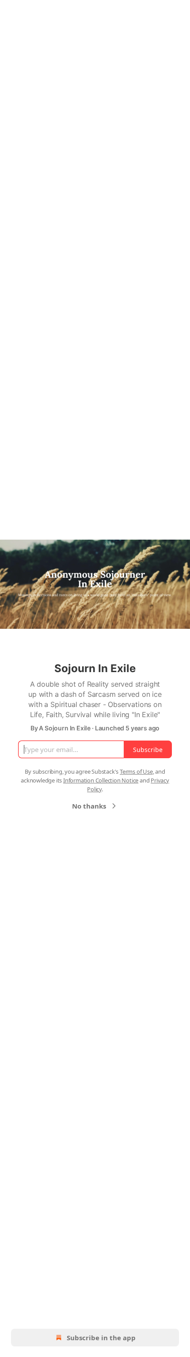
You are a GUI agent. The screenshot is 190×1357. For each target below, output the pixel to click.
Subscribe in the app (101, 1337)
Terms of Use (136, 771)
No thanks (89, 805)
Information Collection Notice (100, 780)
